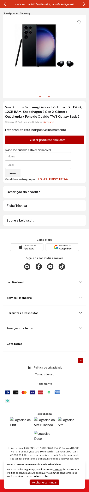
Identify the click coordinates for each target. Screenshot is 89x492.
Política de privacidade (48, 367)
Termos (57, 469)
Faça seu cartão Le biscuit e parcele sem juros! (44, 4)
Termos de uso (44, 374)
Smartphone (10, 13)
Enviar (12, 173)
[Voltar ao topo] (80, 360)
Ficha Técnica (17, 205)
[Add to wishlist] (79, 22)
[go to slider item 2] (49, 96)
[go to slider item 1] (44, 96)
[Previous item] (4, 4)
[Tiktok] (62, 267)
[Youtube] (50, 267)
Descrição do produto (24, 192)
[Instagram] (27, 267)
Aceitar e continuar (44, 482)
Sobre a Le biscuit (20, 220)
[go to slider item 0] (40, 96)
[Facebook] (39, 267)
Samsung (25, 13)
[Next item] (84, 4)
